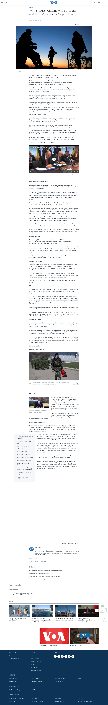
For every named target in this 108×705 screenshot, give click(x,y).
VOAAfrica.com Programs (16, 690)
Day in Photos (35, 678)
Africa (33, 656)
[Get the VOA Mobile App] (54, 636)
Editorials (57, 690)
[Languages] (94, 2)
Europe (31, 7)
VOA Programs (13, 678)
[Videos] (99, 2)
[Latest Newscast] (103, 2)
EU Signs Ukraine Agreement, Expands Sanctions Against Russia (49, 148)
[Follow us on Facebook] (55, 656)
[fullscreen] (77, 171)
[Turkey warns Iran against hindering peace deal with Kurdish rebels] (88, 611)
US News (11, 656)
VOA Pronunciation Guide (85, 701)
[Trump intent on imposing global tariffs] (19, 611)
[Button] (76, 24)
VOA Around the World (38, 701)
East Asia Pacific (36, 661)
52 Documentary (59, 681)
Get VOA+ (34, 698)
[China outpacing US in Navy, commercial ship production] (65, 611)
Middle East (34, 667)
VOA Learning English (38, 690)
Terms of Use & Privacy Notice (17, 698)
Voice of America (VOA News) (39, 150)
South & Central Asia (37, 670)
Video (11, 602)
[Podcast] (72, 656)
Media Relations (59, 701)
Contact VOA (58, 698)
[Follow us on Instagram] (65, 656)
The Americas (35, 658)
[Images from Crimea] (54, 366)
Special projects (13, 681)
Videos (79, 678)
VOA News (33, 18)
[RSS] (69, 656)
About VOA (12, 701)
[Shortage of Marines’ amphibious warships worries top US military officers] (42, 611)
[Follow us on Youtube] (62, 656)
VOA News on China (60, 678)
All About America (14, 658)
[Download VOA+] (84, 636)
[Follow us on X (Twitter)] (58, 656)
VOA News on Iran (37, 681)
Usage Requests (82, 698)
